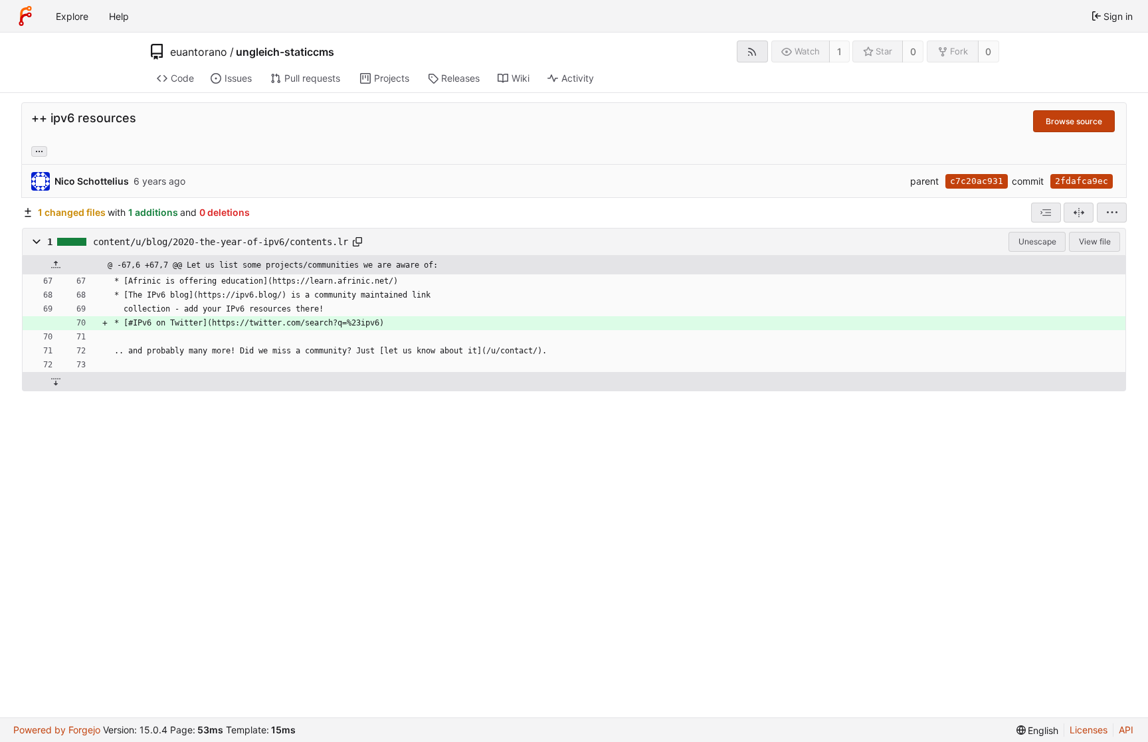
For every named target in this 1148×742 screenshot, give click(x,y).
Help (119, 16)
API (1126, 729)
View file (1095, 241)
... (39, 150)
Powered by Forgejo (56, 729)
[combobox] (1046, 213)
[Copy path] (357, 241)
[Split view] (1079, 213)
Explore (72, 16)
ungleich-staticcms (285, 51)
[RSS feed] (752, 51)
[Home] (25, 16)
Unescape (1037, 241)
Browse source (1074, 121)
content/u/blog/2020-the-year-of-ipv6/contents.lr (220, 241)
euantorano (198, 51)
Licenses (1088, 729)
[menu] (1112, 213)
